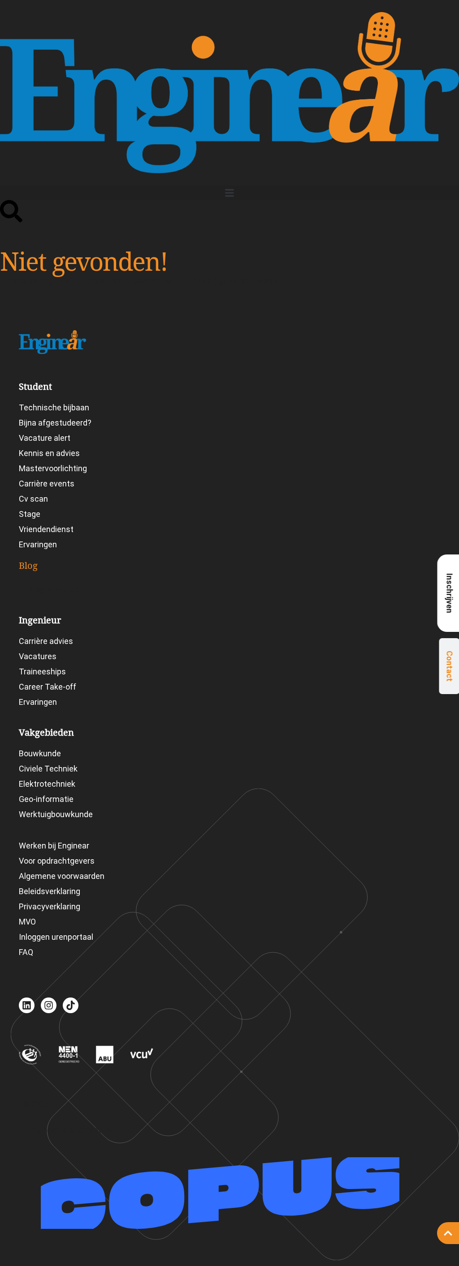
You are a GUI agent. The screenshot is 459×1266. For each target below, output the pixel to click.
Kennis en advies (49, 453)
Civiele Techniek (48, 768)
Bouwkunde (40, 753)
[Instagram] (48, 1005)
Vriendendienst (46, 529)
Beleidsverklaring (49, 891)
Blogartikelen (54, 589)
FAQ (26, 952)
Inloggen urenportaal (56, 937)
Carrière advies (46, 641)
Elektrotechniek (47, 784)
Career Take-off (47, 686)
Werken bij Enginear (54, 845)
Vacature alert (44, 438)
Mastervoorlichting (53, 468)
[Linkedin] (27, 1005)
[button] (229, 192)
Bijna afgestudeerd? (55, 422)
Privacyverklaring (49, 906)
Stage (29, 514)
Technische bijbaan (54, 407)
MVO (27, 921)
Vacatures (37, 656)
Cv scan (33, 498)
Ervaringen (38, 544)
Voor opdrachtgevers (57, 860)
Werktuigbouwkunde (56, 814)
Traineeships (42, 671)
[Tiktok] (70, 1005)
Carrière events (46, 483)
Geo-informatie (46, 799)
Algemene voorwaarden (61, 876)
